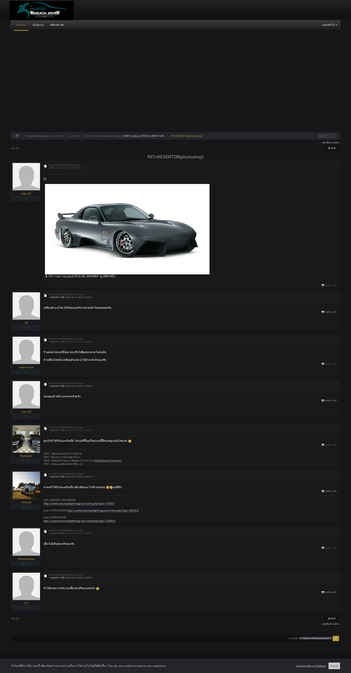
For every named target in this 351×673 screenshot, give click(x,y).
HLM (160, 135)
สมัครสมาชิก (57, 24)
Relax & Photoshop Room (100, 135)
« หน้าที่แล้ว (326, 142)
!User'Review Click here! (107, 460)
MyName (26, 455)
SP (26, 322)
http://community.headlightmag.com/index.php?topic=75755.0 (79, 503)
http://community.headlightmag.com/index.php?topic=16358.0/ (80, 520)
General (74, 135)
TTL (26, 603)
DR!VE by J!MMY (148, 135)
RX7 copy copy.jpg (59, 276)
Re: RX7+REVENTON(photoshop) (66, 294)
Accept (334, 665)
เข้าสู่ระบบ (38, 24)
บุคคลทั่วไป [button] (328, 24)
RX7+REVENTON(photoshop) (186, 135)
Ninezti (26, 502)
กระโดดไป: (294, 638)
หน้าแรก (21, 24)
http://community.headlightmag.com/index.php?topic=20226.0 (103, 510)
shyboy (135, 135)
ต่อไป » (336, 142)
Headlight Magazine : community (44, 135)
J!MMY (126, 135)
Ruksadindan (26, 558)
